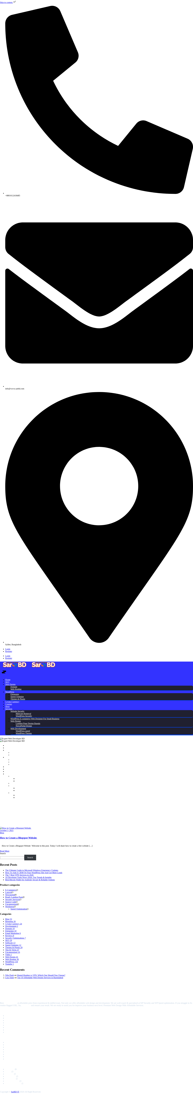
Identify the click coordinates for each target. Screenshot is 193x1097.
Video (8, 954)
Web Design (10, 684)
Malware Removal (23, 713)
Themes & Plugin (18, 699)
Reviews (9, 936)
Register (8, 651)
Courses (8, 704)
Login (7, 649)
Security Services (12, 899)
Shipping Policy (12, 1059)
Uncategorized (11, 904)
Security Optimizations (15, 938)
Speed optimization (13, 1045)
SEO (7, 682)
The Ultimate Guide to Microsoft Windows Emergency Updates (31, 870)
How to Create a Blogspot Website (18, 837)
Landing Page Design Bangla (28, 723)
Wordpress (9, 906)
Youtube (9, 964)
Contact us (26, 1005)
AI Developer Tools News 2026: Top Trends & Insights (28, 877)
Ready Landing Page (14, 897)
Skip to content (6, 2)
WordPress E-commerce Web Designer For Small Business (35, 719)
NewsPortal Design (24, 726)
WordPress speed (23, 731)
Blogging (10, 921)
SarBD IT (15, 1092)
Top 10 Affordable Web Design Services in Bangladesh (40, 977)
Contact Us (10, 1023)
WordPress (9, 692)
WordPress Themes (24, 733)
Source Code (10, 902)
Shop (7, 706)
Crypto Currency (12, 702)
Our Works (9, 1056)
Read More (4, 851)
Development (11, 926)
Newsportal (10, 895)
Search (3, 853)
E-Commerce (10, 890)
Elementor (15, 694)
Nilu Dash (9, 975)
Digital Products (12, 1018)
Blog (2, 833)
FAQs (7, 1025)
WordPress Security (24, 716)
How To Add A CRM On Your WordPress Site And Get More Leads (33, 873)
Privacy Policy (11, 1027)
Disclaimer (9, 1032)
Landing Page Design (14, 1052)
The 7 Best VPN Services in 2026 (19, 875)
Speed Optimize (17, 697)
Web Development (18, 728)
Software (10, 943)
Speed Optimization (19, 909)
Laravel (8, 892)
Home (7, 680)
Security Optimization (14, 1047)
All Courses (10, 1054)
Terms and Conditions (14, 1030)
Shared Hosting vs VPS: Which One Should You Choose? (41, 975)
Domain (14, 687)
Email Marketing (13, 933)
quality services (10, 1003)
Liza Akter (9, 977)
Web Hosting (16, 689)
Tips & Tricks (12, 950)
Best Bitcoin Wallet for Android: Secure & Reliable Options (30, 880)
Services (8, 709)
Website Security (17, 711)
